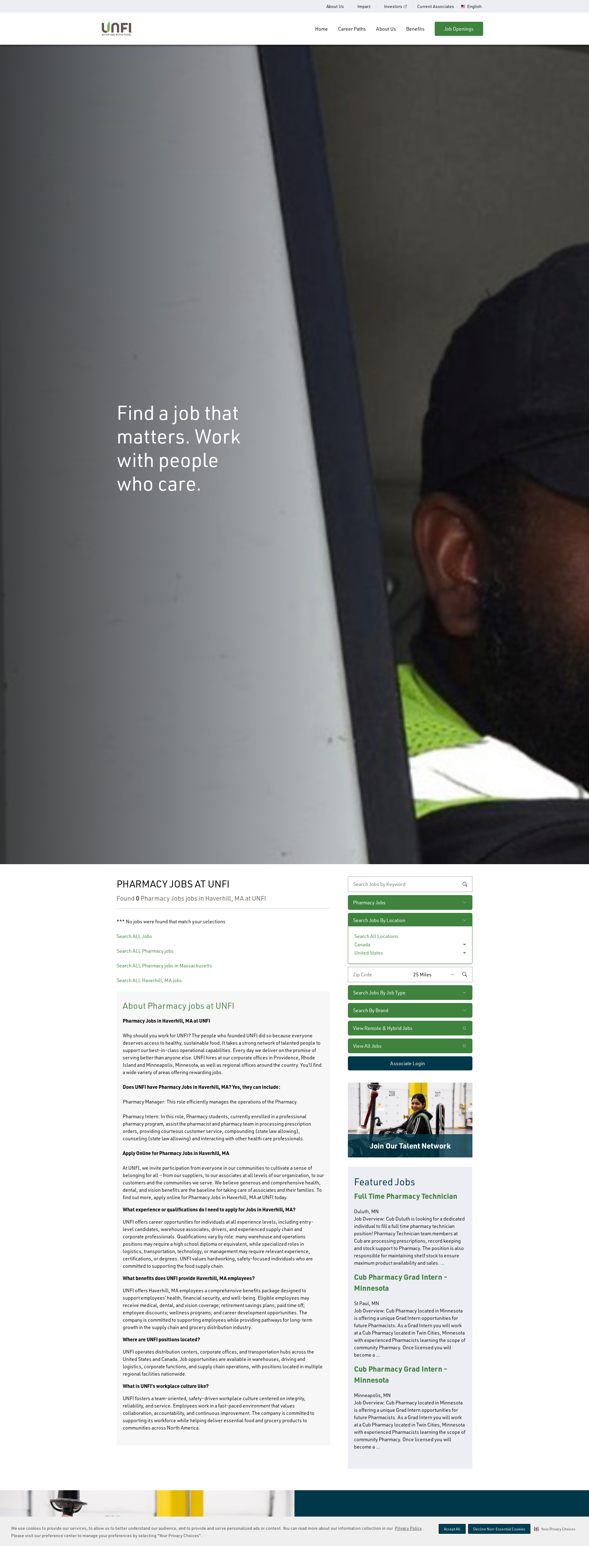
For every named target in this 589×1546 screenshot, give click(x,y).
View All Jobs (367, 1046)
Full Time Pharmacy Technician (405, 1196)
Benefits (415, 29)
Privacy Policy (408, 1528)
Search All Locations (376, 936)
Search (464, 884)
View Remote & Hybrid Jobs (383, 1028)
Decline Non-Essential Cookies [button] (499, 1529)
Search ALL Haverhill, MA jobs (149, 980)
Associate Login (407, 1063)
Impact (364, 6)
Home (321, 29)
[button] (555, 1529)
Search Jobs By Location (379, 920)
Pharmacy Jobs (369, 902)
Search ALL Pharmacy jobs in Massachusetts (164, 966)
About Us (335, 6)
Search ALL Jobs (134, 936)
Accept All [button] (452, 1529)
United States (368, 953)
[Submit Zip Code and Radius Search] (464, 974)
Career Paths (352, 29)
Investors (393, 6)
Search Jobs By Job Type (379, 993)
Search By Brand (370, 1010)
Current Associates (435, 6)
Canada (362, 944)
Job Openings (459, 29)
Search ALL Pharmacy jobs (145, 951)
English (474, 6)
